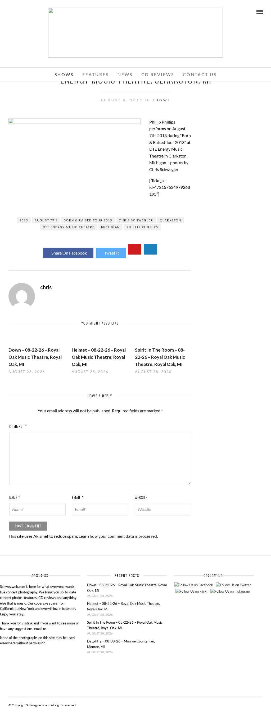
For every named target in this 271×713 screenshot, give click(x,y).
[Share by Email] (150, 249)
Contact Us (200, 74)
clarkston (170, 220)
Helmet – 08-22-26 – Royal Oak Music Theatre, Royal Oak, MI (99, 357)
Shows (64, 74)
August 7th (46, 220)
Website (141, 497)
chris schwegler (136, 220)
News (125, 74)
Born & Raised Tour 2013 (88, 220)
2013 (24, 220)
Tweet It (111, 252)
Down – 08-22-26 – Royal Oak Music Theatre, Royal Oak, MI (35, 357)
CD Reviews (157, 74)
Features (95, 74)
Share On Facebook (69, 252)
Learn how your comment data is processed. (118, 536)
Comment (18, 426)
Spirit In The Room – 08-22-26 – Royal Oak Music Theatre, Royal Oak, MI (160, 357)
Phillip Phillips (142, 227)
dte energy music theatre (68, 227)
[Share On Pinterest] (134, 249)
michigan (110, 227)
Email (77, 497)
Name (14, 497)
